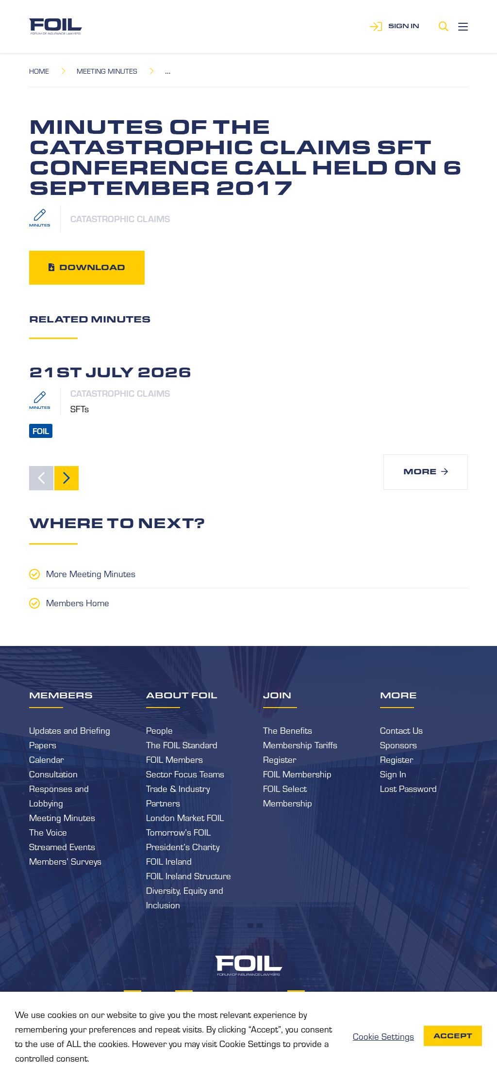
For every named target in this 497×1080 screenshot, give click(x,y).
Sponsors (398, 744)
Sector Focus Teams (185, 773)
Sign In (393, 773)
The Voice (48, 831)
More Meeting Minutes (90, 573)
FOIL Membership (297, 773)
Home (39, 71)
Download (92, 267)
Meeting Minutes (107, 71)
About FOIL (181, 695)
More (419, 471)
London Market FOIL (185, 817)
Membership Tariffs (300, 744)
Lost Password (408, 788)
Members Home (77, 602)
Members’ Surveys (65, 860)
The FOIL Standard (181, 744)
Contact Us (401, 730)
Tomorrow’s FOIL (178, 831)
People (159, 730)
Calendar (46, 759)
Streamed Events (62, 846)
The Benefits (287, 730)
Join (277, 695)
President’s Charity (182, 846)
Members (61, 695)
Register (279, 759)
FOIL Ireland (169, 860)
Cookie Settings (383, 1036)
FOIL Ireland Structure (188, 875)
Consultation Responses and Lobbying (59, 788)
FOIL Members (174, 759)
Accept (452, 1036)
